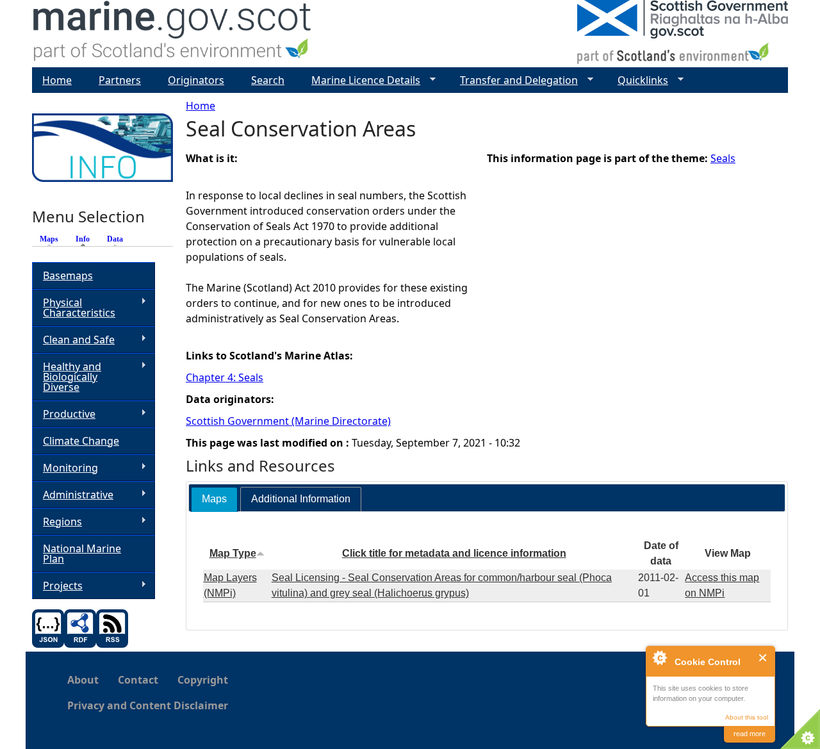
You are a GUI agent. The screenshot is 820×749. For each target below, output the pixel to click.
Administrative (72, 495)
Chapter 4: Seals (224, 377)
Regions (57, 521)
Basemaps (68, 275)
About (83, 680)
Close (763, 658)
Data (115, 239)
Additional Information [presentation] (300, 498)
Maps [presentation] (214, 498)
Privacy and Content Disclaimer (147, 705)
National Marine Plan (82, 553)
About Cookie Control (659, 657)
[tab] (214, 499)
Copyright (202, 680)
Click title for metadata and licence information (454, 553)
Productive (63, 414)
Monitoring (65, 468)
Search (267, 80)
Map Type (232, 553)
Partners (120, 80)
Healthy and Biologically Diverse (66, 376)
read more (750, 733)
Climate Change (81, 441)
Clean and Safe (73, 340)
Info (86, 239)
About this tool (746, 717)
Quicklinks (637, 80)
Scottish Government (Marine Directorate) (288, 421)
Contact (138, 680)
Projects (57, 586)
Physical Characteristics (73, 307)
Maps (49, 239)
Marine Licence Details (360, 80)
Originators (196, 80)
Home (200, 106)
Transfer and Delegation (514, 80)
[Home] (172, 33)
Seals (722, 158)
